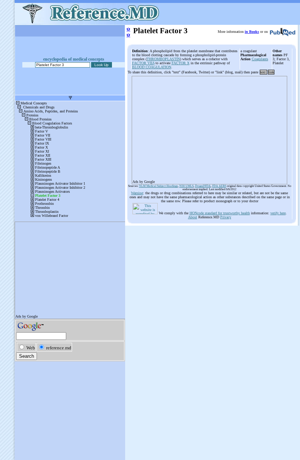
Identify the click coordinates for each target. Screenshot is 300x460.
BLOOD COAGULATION (151, 67)
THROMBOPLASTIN (163, 59)
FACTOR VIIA (143, 63)
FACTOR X (181, 63)
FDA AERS (219, 186)
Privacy (225, 217)
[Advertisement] (209, 128)
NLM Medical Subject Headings (158, 186)
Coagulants (260, 59)
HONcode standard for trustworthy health (220, 213)
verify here (278, 213)
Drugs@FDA (203, 186)
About (192, 217)
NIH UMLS (186, 186)
